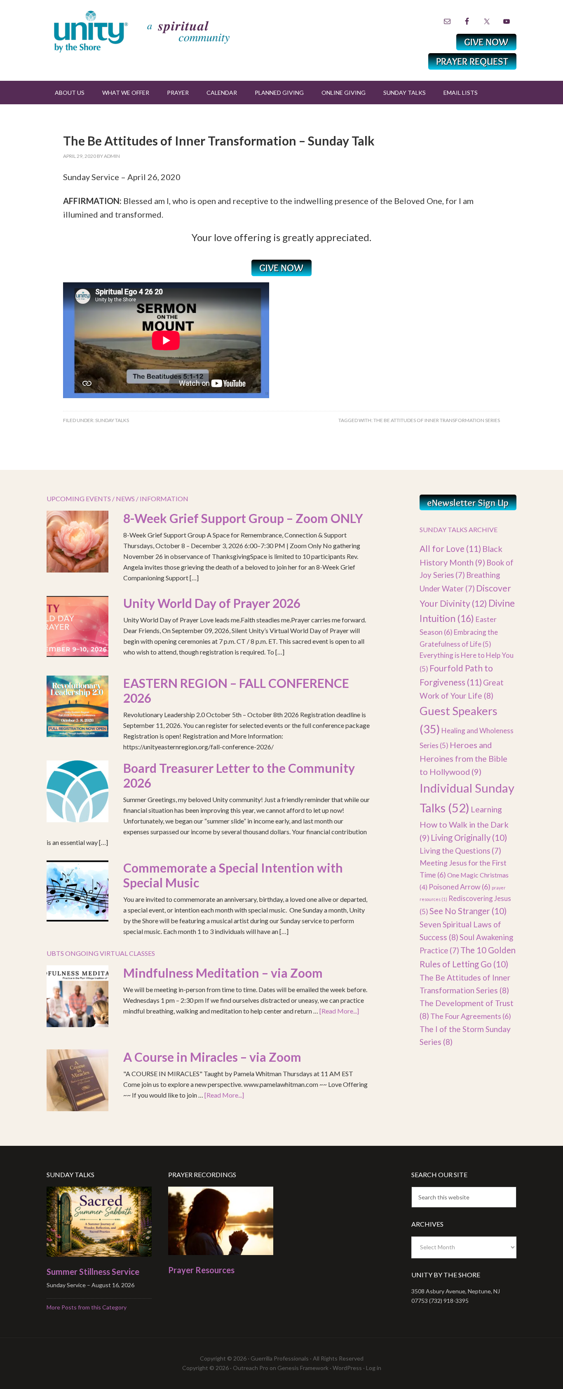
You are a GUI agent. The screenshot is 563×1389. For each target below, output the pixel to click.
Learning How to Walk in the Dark (464, 823)
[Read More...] (339, 1011)
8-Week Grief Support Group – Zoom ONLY (243, 518)
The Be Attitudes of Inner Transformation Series (436, 420)
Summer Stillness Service (93, 1271)
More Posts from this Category (87, 1307)
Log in (373, 1367)
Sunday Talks (112, 420)
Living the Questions (460, 850)
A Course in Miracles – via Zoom (212, 1056)
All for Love (450, 548)
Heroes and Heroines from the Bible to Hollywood (463, 758)
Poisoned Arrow (459, 886)
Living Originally (469, 837)
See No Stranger (468, 911)
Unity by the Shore (160, 31)
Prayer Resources (201, 1270)
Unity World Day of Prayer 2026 (211, 603)
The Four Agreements (470, 1016)
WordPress (347, 1367)
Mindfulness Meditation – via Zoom (223, 972)
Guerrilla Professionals (280, 1358)
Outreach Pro (250, 1367)
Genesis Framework (302, 1367)
